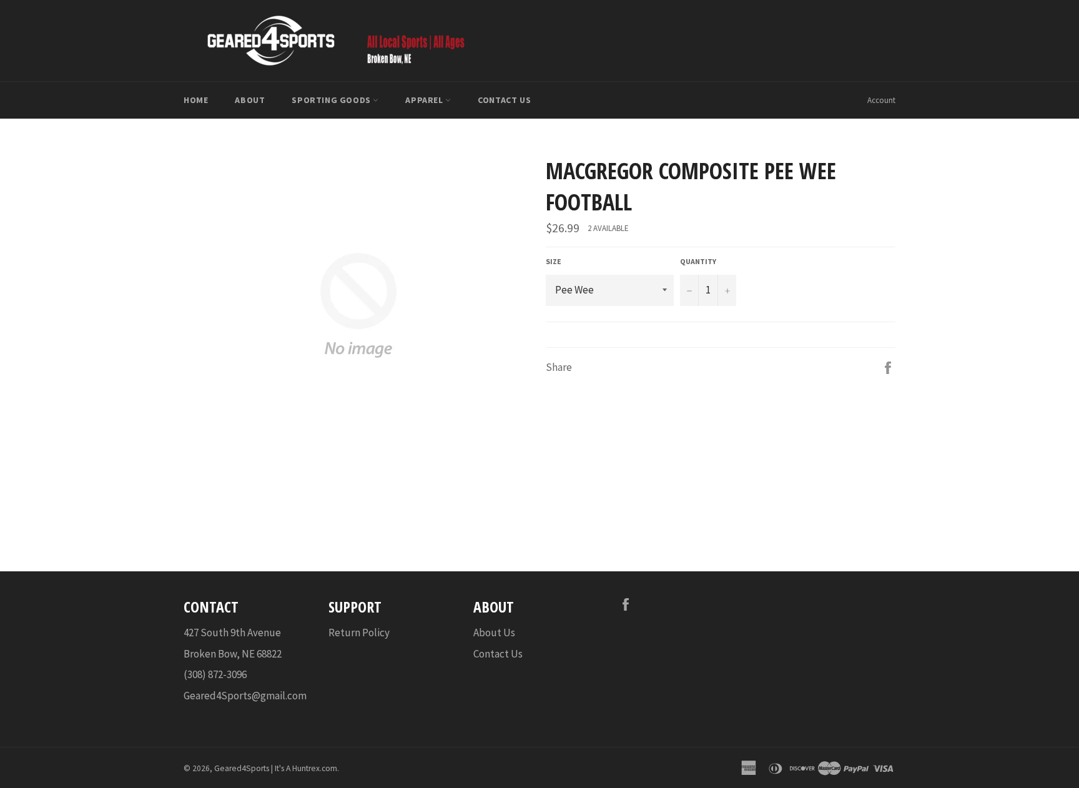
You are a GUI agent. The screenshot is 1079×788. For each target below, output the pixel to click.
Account (881, 100)
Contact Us (504, 100)
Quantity (698, 261)
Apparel (425, 100)
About (250, 100)
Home (196, 100)
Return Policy (359, 632)
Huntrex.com (314, 768)
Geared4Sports (241, 768)
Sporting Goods (332, 100)
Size (553, 261)
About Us (494, 632)
